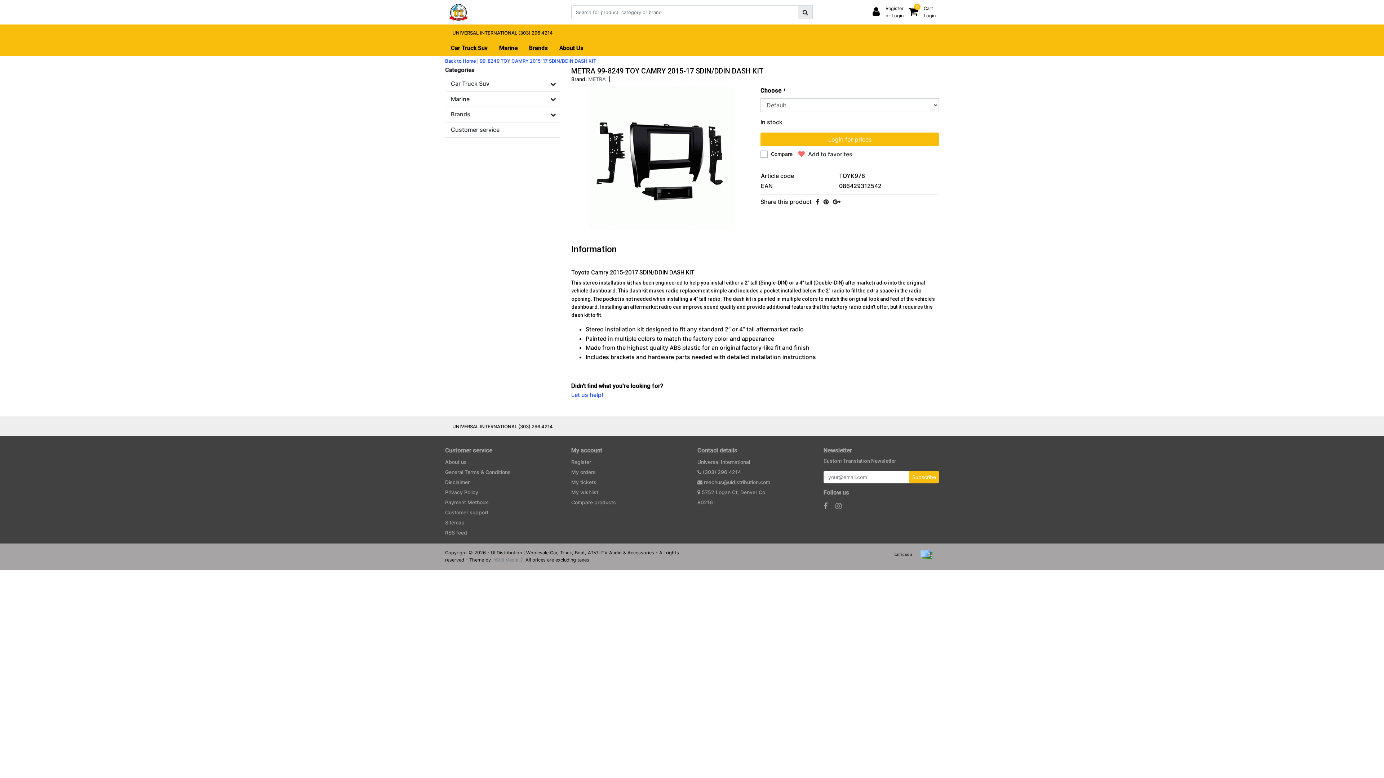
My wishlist (584, 492)
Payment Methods (467, 502)
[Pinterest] (826, 201)
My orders (583, 472)
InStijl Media (505, 560)
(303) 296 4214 (721, 472)
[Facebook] (817, 201)
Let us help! (587, 394)
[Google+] (836, 201)
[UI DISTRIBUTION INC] (458, 12)
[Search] (805, 12)
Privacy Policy (461, 492)
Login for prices (849, 139)
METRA (597, 79)
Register (581, 462)
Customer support (466, 512)
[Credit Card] (928, 558)
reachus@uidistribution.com (737, 482)
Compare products (593, 502)
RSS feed (456, 532)
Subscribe (924, 477)
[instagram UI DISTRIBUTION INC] (838, 506)
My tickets (583, 482)
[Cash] (905, 558)
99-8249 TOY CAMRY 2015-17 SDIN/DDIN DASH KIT (538, 61)
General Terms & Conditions (478, 472)
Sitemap (455, 522)
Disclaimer (457, 482)
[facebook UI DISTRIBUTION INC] (826, 506)
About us (456, 462)
